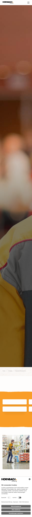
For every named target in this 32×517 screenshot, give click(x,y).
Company (10, 371)
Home (4, 371)
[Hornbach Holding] (8, 2)
